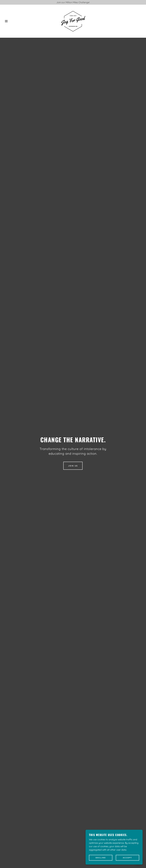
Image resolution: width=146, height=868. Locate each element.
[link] (73, 20)
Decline (101, 858)
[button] (7, 21)
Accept (127, 858)
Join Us (73, 466)
